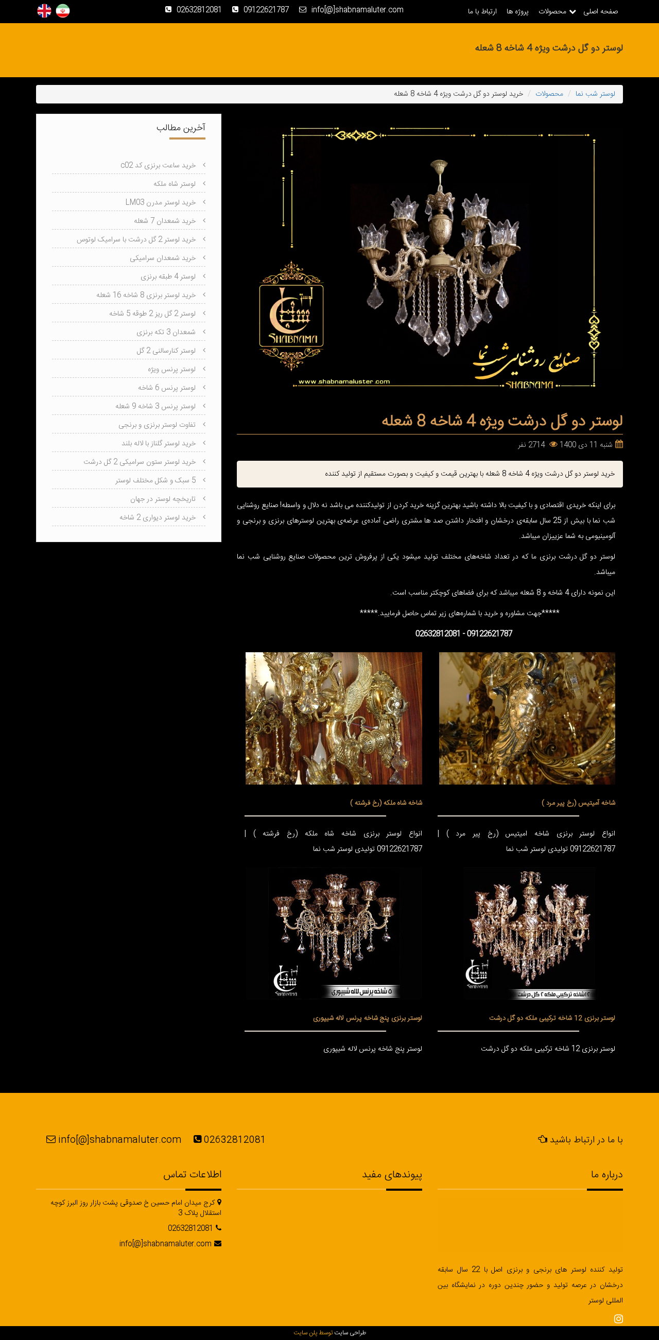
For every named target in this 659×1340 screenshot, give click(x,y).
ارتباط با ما (482, 12)
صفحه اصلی (600, 12)
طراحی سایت (350, 1333)
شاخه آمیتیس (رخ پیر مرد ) (578, 803)
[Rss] (618, 1320)
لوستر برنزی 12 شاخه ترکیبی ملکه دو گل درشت (552, 1018)
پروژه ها (518, 12)
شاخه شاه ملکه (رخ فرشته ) (386, 803)
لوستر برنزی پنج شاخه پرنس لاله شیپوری (367, 1018)
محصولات (552, 12)
